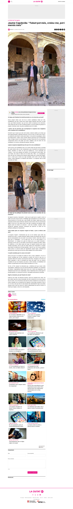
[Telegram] (62, 29)
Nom (9, 453)
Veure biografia (14, 295)
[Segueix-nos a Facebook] (33, 495)
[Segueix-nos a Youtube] (40, 495)
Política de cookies (36, 497)
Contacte (45, 497)
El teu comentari (11, 458)
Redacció (12, 29)
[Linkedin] (58, 29)
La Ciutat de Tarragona (14, 20)
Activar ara (40, 113)
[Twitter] (57, 29)
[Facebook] (55, 29)
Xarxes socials (50, 497)
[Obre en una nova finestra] (31, 501)
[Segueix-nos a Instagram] (38, 495)
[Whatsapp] (60, 29)
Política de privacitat (28, 497)
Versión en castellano (61, 1)
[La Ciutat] (38, 1)
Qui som (41, 497)
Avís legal (22, 497)
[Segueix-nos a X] (35, 495)
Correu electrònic (31, 453)
